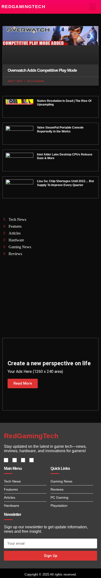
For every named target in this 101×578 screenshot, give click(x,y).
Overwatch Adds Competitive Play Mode (42, 70)
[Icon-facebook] (6, 460)
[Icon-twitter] (15, 460)
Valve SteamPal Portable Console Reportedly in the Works (60, 129)
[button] (92, 7)
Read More (22, 383)
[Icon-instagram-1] (23, 460)
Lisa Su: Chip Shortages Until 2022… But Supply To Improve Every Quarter (65, 183)
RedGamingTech (23, 6)
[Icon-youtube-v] (31, 460)
